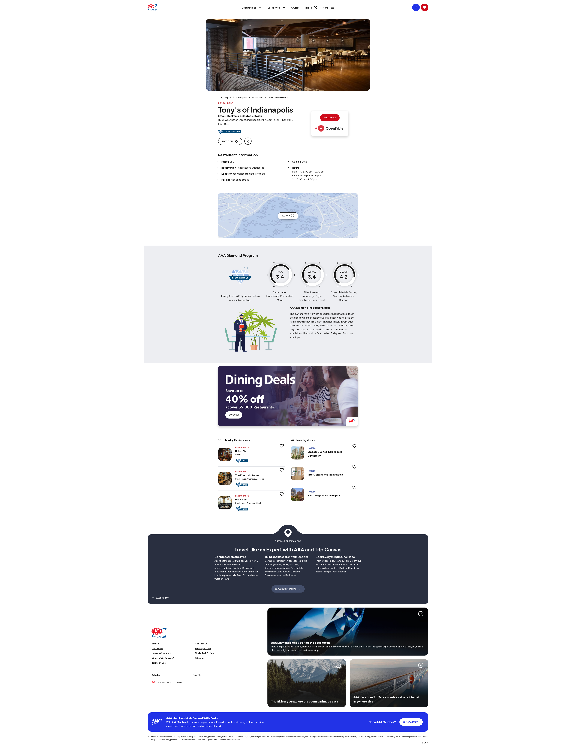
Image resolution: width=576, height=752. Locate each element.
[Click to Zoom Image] (288, 55)
